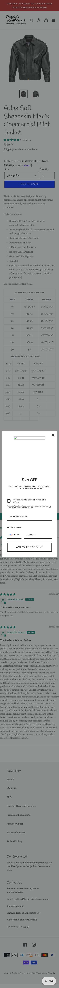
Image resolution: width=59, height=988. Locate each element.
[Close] (53, 435)
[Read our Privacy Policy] (50, 507)
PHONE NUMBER (14, 527)
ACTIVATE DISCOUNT (29, 547)
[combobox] (14, 535)
